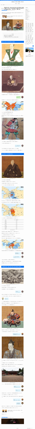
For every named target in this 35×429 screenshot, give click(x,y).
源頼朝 (26, 39)
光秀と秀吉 (13, 417)
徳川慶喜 (26, 38)
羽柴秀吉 (10, 417)
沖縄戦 (31, 40)
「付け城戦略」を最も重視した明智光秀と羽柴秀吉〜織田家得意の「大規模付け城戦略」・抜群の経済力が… (14, 410)
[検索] (33, 0)
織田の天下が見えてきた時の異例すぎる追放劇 (9, 35)
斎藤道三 (30, 24)
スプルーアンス (27, 33)
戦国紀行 (2, 417)
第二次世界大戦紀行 (28, 11)
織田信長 (26, 23)
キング (30, 32)
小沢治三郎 (26, 30)
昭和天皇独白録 (28, 39)
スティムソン (32, 33)
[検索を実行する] (33, 46)
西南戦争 (29, 41)
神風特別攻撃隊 (27, 41)
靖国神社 (31, 42)
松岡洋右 (32, 31)
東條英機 (26, 31)
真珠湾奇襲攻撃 (31, 39)
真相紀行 (27, 18)
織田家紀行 (6, 417)
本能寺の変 (28, 42)
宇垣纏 (26, 29)
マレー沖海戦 (27, 40)
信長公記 (26, 42)
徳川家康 (28, 24)
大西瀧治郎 (30, 29)
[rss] (32, 0)
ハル (28, 32)
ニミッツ (32, 32)
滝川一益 (26, 24)
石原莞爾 (28, 31)
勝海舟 (28, 38)
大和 (32, 42)
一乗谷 (32, 43)
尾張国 (27, 43)
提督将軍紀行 (27, 17)
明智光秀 (9, 417)
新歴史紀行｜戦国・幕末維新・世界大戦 (17, 1)
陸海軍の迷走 (29, 40)
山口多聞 (28, 29)
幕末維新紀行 (27, 10)
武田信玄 (32, 24)
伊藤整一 (28, 30)
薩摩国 (29, 43)
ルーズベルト (27, 32)
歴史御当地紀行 (28, 19)
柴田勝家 (32, 23)
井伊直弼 (32, 38)
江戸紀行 (27, 12)
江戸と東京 (32, 41)
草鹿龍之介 (31, 30)
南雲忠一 (32, 29)
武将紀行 (4, 417)
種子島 (30, 43)
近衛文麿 (30, 31)
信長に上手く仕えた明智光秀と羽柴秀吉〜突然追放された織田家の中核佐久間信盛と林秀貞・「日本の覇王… (14, 16)
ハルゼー (29, 33)
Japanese (29, 428)
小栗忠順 (30, 38)
